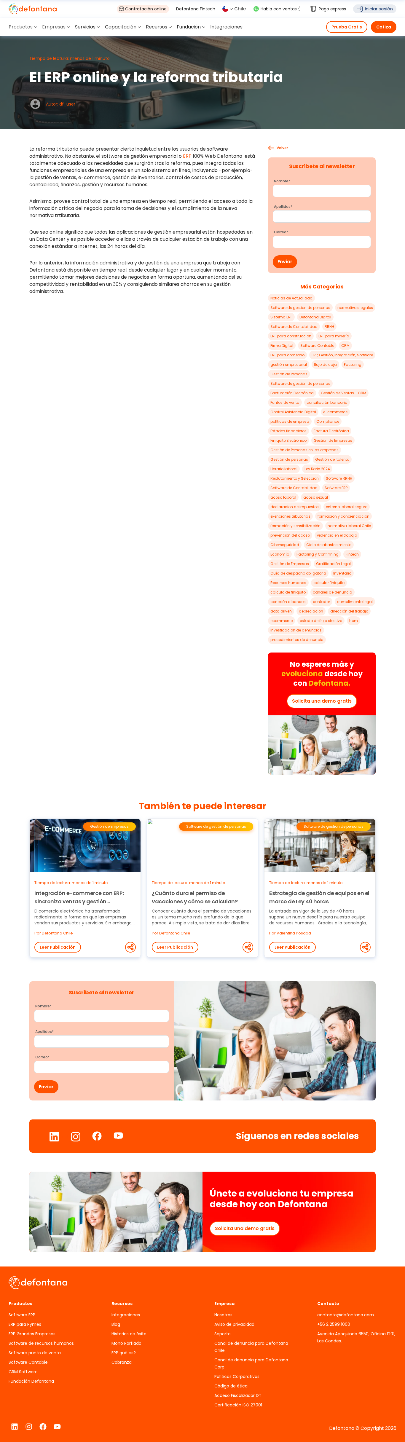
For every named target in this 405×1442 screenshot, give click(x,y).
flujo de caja (325, 364)
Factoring (352, 364)
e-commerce (335, 411)
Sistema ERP (281, 317)
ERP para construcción (290, 336)
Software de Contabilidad (294, 326)
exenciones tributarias (290, 516)
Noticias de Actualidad (291, 298)
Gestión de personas (289, 459)
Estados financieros (288, 430)
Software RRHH (339, 478)
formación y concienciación (343, 516)
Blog (115, 1324)
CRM (345, 345)
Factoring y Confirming (317, 554)
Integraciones (125, 1315)
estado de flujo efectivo (321, 620)
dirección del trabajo (349, 611)
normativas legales (355, 307)
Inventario (342, 573)
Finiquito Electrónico (288, 440)
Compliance (327, 421)
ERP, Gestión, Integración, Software (342, 355)
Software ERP (22, 1315)
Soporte (222, 1334)
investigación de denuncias (296, 630)
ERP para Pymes (25, 1324)
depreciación (311, 611)
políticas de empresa (289, 421)
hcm (353, 620)
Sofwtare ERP (336, 487)
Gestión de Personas (288, 374)
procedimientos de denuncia (296, 639)
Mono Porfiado (126, 1343)
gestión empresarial (288, 364)
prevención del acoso (290, 535)
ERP (187, 156)
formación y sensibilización (295, 525)
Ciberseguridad (284, 544)
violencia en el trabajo (337, 535)
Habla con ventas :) (281, 9)
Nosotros (223, 1315)
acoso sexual (315, 497)
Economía (279, 554)
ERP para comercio (287, 355)
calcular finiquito (329, 582)
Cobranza (121, 1362)
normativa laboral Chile (349, 525)
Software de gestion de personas (300, 307)
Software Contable (317, 345)
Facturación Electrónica (292, 392)
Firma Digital (281, 345)
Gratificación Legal (333, 563)
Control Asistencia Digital (293, 411)
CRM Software (23, 1372)
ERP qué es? (123, 1353)
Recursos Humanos (288, 582)
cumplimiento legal (355, 601)
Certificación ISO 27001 (238, 1405)
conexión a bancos (288, 601)
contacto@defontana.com (345, 1315)
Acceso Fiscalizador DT (238, 1395)
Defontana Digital (315, 317)
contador (321, 601)
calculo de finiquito (288, 592)
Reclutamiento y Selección (294, 478)
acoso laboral (283, 497)
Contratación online (146, 9)
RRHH (329, 326)
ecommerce (281, 620)
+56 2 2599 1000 (333, 1324)
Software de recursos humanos (41, 1343)
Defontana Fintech (195, 9)
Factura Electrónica (331, 430)
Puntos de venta (284, 402)
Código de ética (231, 1386)
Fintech (352, 554)
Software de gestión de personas (300, 383)
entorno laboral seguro (346, 506)
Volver (282, 148)
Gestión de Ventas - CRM (343, 392)
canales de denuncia (332, 592)
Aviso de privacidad (234, 1324)
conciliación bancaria (327, 402)
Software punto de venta (35, 1353)
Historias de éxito (128, 1334)
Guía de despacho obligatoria (298, 573)
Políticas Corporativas (236, 1376)
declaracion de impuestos (294, 506)
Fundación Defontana (31, 1381)
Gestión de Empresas (333, 440)
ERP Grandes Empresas (32, 1334)
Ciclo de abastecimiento (328, 544)
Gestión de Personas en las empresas (304, 449)
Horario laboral (283, 468)
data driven (281, 611)
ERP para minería (333, 336)
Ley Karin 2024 (317, 468)
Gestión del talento (332, 459)
